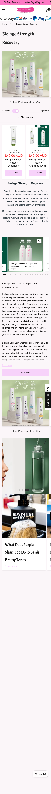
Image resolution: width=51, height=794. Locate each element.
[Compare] (23, 127)
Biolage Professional (13, 151)
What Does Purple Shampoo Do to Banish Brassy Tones (23, 552)
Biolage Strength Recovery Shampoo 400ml (37, 162)
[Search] (42, 10)
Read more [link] (10, 566)
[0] (46, 10)
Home (4, 24)
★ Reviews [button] (48, 400)
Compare (6, 111)
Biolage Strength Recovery (26, 24)
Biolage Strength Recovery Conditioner (13, 162)
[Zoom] (39, 241)
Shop (11, 24)
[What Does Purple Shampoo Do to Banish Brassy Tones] (24, 516)
